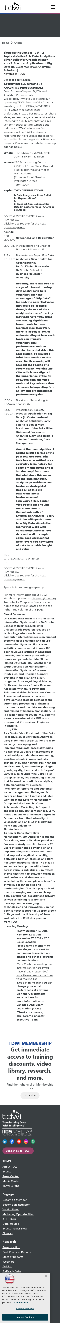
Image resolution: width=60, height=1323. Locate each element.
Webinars (8, 1261)
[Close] (46, 1276)
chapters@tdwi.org (44, 598)
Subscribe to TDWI (18, 1150)
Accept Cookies (25, 1317)
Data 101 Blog (10, 1223)
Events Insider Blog (14, 1228)
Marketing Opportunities (18, 1214)
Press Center (10, 1176)
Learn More (30, 1095)
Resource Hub (11, 1247)
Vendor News (10, 1209)
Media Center (10, 1181)
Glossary (7, 1233)
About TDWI (10, 1166)
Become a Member (14, 1199)
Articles (18, 42)
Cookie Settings (25, 1308)
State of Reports (12, 1257)
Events (6, 1171)
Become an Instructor (16, 1204)
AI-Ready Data (11, 1271)
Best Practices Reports (16, 1252)
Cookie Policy (20, 1302)
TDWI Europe (10, 1185)
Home (5, 42)
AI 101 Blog (9, 1219)
